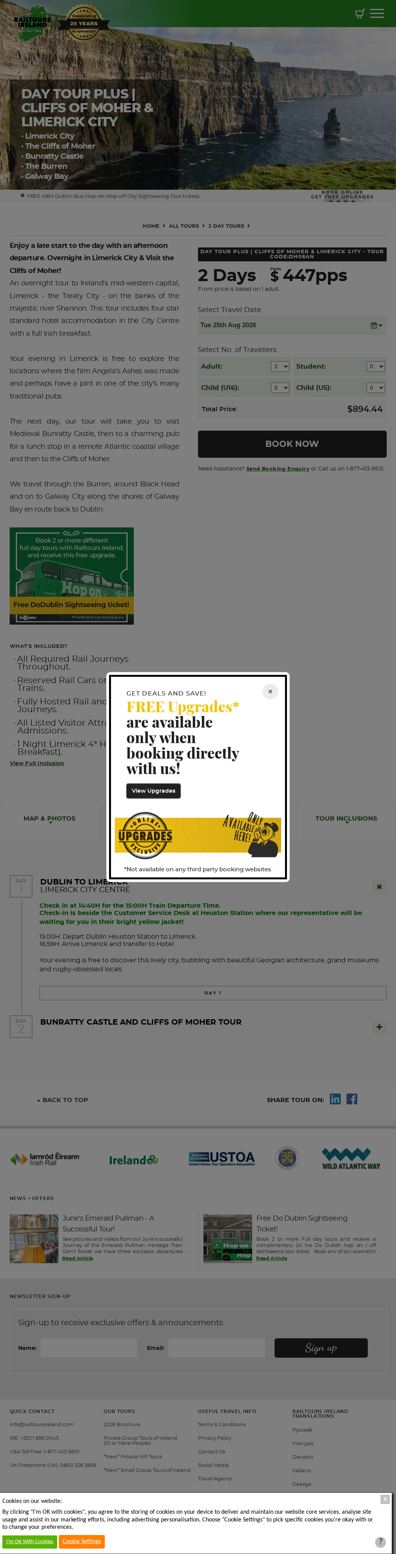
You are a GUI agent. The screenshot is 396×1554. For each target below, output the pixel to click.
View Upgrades (153, 791)
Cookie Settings (82, 1542)
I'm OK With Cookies (29, 1542)
